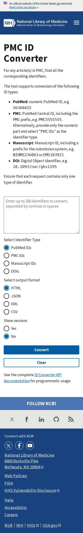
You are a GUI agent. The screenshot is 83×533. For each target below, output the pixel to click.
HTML (16, 287)
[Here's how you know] (41, 5)
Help (9, 500)
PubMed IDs (21, 247)
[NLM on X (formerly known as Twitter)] (8, 445)
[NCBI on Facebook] (26, 419)
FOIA (9, 483)
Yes (13, 328)
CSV (14, 311)
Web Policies (16, 476)
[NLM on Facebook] (19, 445)
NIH (20, 525)
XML (14, 303)
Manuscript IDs (23, 263)
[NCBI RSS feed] (71, 419)
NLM (9, 525)
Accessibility (16, 507)
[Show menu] (76, 22)
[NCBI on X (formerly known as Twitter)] (12, 419)
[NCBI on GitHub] (56, 419)
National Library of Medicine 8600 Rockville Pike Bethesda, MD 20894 (29, 461)
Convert (41, 349)
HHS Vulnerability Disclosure (30, 490)
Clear (41, 362)
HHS (31, 525)
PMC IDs (17, 255)
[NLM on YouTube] (30, 445)
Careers (11, 515)
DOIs (15, 271)
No (13, 336)
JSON (16, 296)
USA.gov (50, 525)
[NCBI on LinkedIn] (41, 419)
